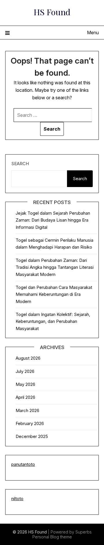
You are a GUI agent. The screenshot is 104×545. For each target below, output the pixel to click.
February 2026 (30, 423)
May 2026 (25, 384)
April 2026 (25, 397)
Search (20, 163)
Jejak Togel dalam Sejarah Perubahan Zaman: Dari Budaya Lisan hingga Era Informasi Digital (53, 220)
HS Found (52, 11)
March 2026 (27, 410)
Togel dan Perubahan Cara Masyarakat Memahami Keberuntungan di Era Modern (54, 294)
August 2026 (28, 358)
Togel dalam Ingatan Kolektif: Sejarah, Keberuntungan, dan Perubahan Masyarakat (53, 321)
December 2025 (32, 436)
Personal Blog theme (52, 536)
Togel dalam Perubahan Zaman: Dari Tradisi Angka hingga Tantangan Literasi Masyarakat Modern (55, 267)
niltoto (17, 498)
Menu (93, 32)
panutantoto (23, 464)
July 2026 (25, 371)
